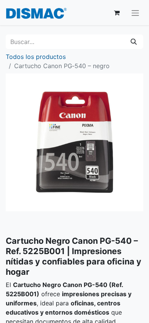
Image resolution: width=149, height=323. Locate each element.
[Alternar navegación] (135, 12)
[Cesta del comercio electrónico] (116, 12)
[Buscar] (133, 41)
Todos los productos (36, 56)
